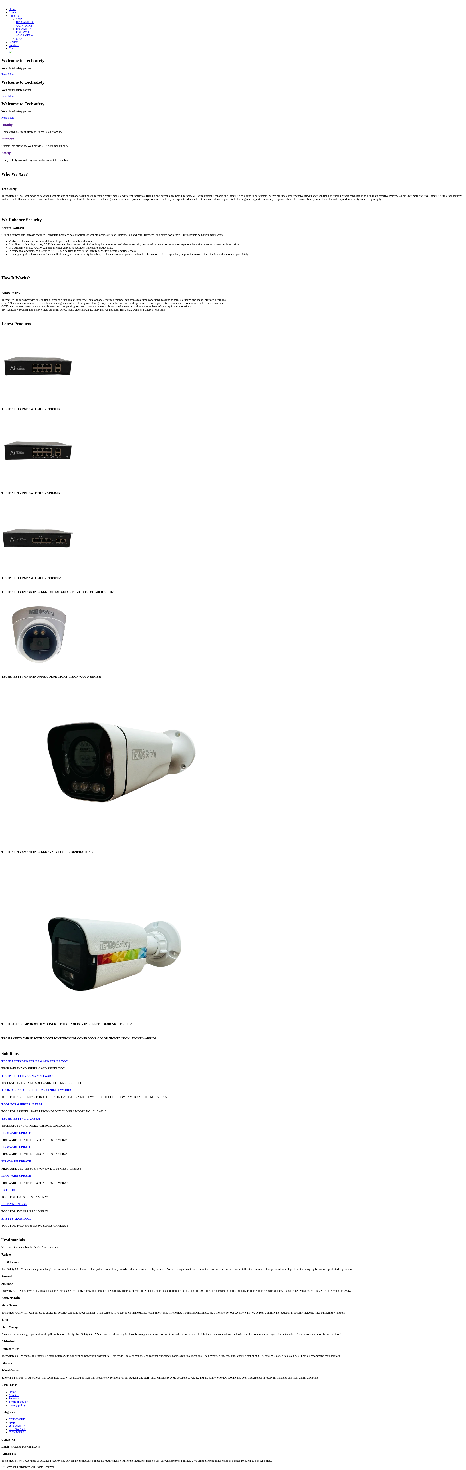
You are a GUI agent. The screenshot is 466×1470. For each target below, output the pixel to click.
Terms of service (18, 1401)
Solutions (14, 45)
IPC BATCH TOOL (14, 1204)
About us (14, 1395)
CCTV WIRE (24, 25)
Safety (6, 153)
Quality (7, 125)
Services (13, 41)
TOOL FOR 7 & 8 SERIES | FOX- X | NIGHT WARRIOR (38, 1089)
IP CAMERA (24, 28)
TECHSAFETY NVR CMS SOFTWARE (27, 1075)
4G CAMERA (24, 35)
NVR (19, 38)
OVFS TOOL (9, 1190)
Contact (13, 48)
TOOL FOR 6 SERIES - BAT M (21, 1104)
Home (12, 9)
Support (7, 139)
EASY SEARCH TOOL (16, 1218)
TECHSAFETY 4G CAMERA (20, 1118)
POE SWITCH (25, 32)
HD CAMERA (25, 22)
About (12, 12)
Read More (7, 74)
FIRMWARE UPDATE (16, 1132)
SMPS (19, 19)
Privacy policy (17, 1405)
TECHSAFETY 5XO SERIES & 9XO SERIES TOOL (35, 1061)
